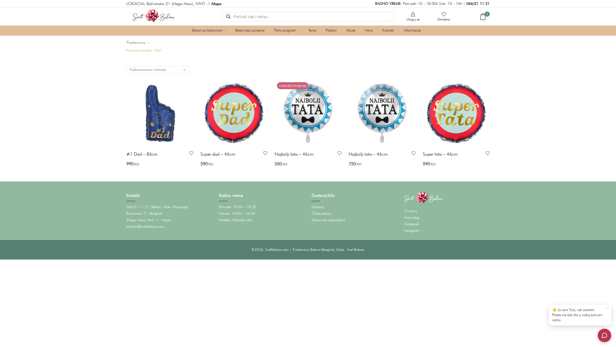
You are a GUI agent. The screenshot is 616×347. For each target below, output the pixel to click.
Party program (285, 30)
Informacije (412, 30)
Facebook (411, 224)
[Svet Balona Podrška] (604, 335)
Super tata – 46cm (440, 154)
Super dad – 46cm (217, 154)
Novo (369, 30)
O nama (410, 211)
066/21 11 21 (478, 3)
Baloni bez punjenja (250, 30)
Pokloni (331, 30)
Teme (312, 30)
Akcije (350, 30)
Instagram (411, 230)
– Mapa (165, 220)
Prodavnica (136, 42)
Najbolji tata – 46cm (294, 154)
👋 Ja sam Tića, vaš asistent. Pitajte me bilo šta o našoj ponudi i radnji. (577, 315)
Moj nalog (411, 217)
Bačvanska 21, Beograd (144, 213)
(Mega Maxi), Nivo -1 (142, 220)
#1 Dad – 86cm (142, 154)
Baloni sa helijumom (207, 30)
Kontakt (388, 30)
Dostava (318, 207)
